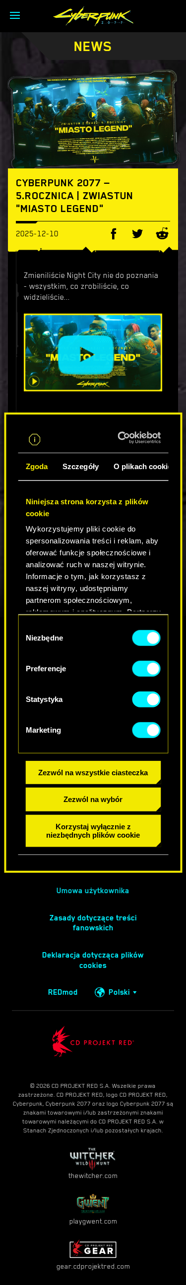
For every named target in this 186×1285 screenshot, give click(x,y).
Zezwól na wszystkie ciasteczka (93, 772)
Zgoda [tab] (36, 466)
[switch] (146, 668)
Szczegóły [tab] (80, 466)
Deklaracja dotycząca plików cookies (93, 960)
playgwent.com (93, 1221)
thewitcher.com (93, 1175)
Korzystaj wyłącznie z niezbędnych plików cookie (93, 830)
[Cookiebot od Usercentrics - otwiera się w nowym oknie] (124, 437)
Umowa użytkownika (93, 890)
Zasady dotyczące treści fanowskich (93, 923)
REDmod (63, 992)
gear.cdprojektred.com (93, 1266)
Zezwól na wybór (93, 799)
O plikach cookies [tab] (144, 466)
